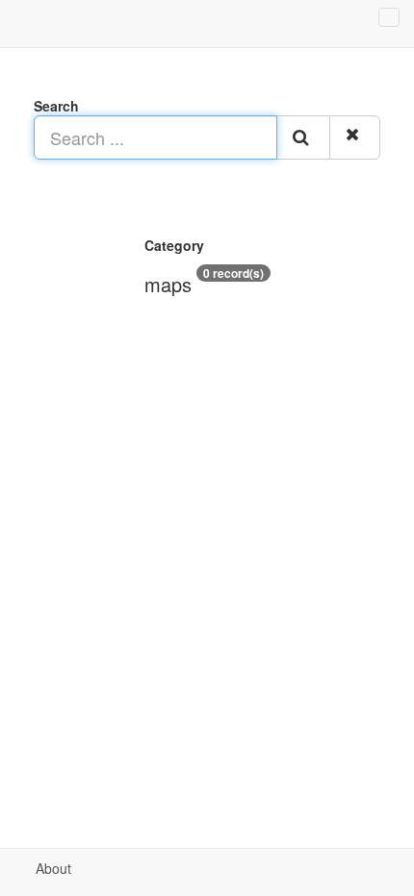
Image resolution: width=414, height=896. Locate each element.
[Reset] (354, 137)
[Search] (303, 137)
